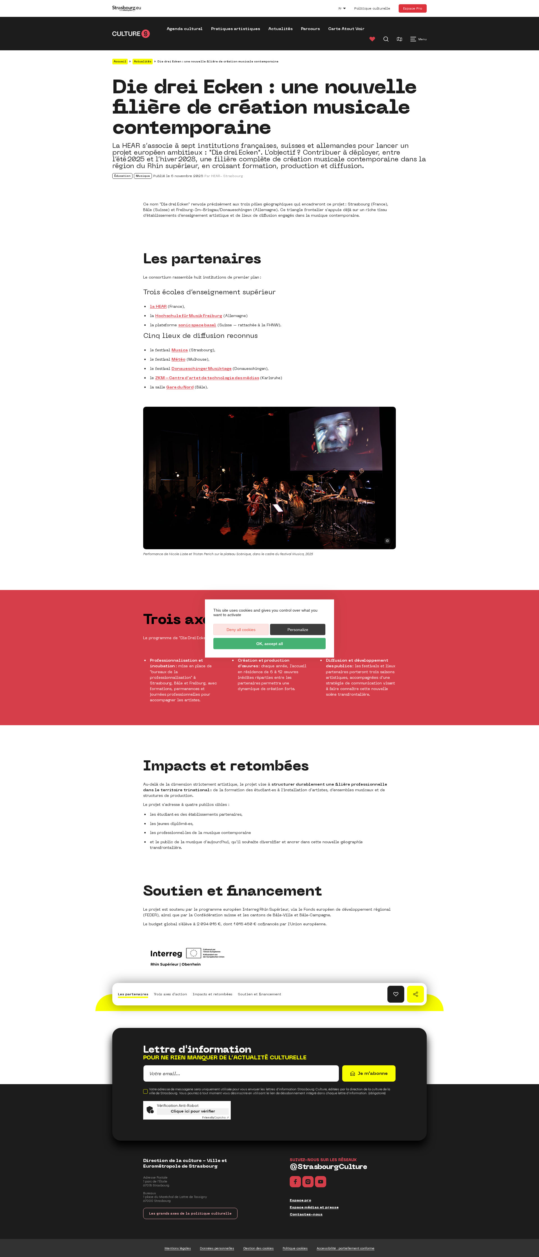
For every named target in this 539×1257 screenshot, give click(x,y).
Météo (178, 359)
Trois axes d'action (170, 994)
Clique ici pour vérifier (193, 1111)
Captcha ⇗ (215, 1117)
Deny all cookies (241, 629)
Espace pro (300, 1200)
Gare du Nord (179, 387)
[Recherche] (386, 39)
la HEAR (158, 306)
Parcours (310, 28)
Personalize (297, 629)
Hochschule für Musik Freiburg (188, 315)
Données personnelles (217, 1248)
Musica (180, 349)
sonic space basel (197, 324)
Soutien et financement (259, 994)
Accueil (120, 61)
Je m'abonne (373, 1073)
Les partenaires (133, 994)
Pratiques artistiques (235, 28)
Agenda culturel (185, 28)
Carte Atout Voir (346, 28)
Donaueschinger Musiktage (201, 368)
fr (345, 9)
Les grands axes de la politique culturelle (190, 1213)
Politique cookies (295, 1248)
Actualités (280, 28)
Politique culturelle (372, 8)
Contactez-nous (306, 1214)
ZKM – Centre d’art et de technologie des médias (207, 377)
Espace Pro (412, 8)
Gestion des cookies (258, 1248)
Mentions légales (178, 1248)
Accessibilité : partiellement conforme (345, 1248)
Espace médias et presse (314, 1207)
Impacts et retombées (212, 994)
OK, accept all (269, 643)
